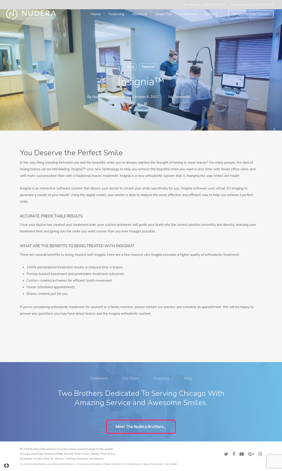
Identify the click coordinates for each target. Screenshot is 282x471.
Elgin (40, 454)
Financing (161, 378)
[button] (141, 427)
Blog (130, 67)
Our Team (130, 378)
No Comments (179, 96)
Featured (148, 67)
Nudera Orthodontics (108, 96)
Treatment (98, 378)
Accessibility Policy (250, 448)
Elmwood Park (54, 454)
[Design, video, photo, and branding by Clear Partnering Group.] (6, 465)
